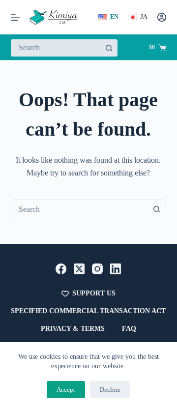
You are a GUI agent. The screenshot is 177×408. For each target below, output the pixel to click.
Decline (110, 389)
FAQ (129, 328)
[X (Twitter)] (79, 268)
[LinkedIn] (115, 268)
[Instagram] (97, 268)
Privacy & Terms (73, 328)
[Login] (161, 17)
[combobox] (56, 48)
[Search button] (109, 48)
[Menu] (15, 17)
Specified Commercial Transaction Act (88, 311)
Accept (66, 389)
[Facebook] (61, 268)
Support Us (94, 293)
